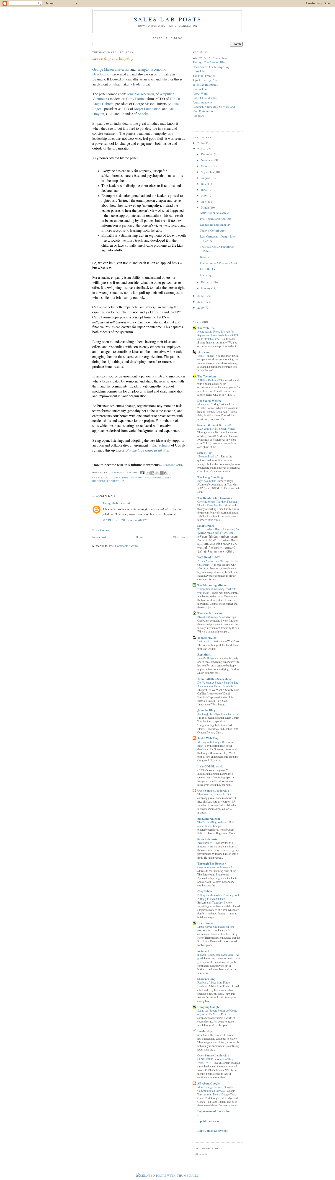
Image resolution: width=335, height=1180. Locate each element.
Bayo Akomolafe (207, 481)
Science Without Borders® (214, 425)
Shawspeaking (206, 978)
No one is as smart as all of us (148, 450)
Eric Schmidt (161, 445)
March (205, 207)
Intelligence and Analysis (215, 219)
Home (139, 537)
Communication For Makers (213, 867)
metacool (203, 951)
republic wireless (208, 1121)
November (207, 160)
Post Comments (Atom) (123, 546)
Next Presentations (204, 111)
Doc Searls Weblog (209, 400)
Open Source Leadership (213, 790)
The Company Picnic (209, 794)
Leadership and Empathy (215, 224)
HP (172, 98)
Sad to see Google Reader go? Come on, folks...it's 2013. (217, 1012)
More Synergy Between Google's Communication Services (215, 1088)
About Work (200, 93)
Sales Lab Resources (205, 85)
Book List (199, 71)
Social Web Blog (208, 738)
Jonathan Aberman (140, 93)
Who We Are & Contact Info (210, 58)
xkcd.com (203, 352)
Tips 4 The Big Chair (206, 80)
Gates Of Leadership (205, 98)
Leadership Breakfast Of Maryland (214, 107)
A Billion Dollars (207, 380)
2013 (200, 149)
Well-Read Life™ (208, 557)
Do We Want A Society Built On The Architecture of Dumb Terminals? (217, 684)
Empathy (137, 477)
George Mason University (110, 69)
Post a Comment (102, 530)
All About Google (208, 1083)
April (204, 201)
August (206, 178)
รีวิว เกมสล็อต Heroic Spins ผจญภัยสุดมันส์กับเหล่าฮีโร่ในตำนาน (218, 531)
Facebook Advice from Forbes (214, 982)
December (207, 154)
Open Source (205, 923)
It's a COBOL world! (210, 766)
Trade (200, 355)
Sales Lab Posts (168, 19)
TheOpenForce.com (210, 613)
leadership (115, 481)
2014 (200, 143)
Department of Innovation (213, 1111)
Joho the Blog (206, 710)
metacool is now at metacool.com (215, 954)
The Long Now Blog (210, 477)
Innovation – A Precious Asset (218, 263)
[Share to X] (157, 473)
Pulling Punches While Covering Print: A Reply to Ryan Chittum (218, 896)
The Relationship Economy (214, 498)
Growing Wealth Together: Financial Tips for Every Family (217, 503)
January (206, 288)
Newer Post (99, 537)
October (206, 166)
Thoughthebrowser (114, 503)
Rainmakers (200, 89)
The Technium (206, 376)
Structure (202, 1035)
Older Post (179, 537)
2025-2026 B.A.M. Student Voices (216, 428)
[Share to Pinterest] (165, 473)
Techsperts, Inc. (207, 637)
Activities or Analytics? (214, 213)
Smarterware (205, 525)
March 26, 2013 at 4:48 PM (125, 520)
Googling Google (208, 1006)
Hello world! (204, 641)
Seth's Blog (204, 452)
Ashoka (143, 113)
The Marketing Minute (212, 585)
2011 (200, 302)
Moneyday (203, 404)
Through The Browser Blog (209, 62)
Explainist (204, 654)
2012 (200, 296)
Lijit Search (200, 1154)
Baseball (205, 257)
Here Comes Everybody (212, 1130)
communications (117, 477)
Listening (206, 275)
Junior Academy (203, 102)
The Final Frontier (204, 76)
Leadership (204, 1031)
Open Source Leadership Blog (211, 67)
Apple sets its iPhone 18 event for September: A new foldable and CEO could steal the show (217, 335)
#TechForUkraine (207, 617)
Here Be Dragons (207, 658)
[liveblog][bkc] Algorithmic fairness (217, 714)
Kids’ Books (207, 269)
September (208, 172)
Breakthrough (205, 842)
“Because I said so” (208, 456)
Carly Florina (135, 98)
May (204, 196)
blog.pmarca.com (208, 818)
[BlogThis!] (152, 473)
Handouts (198, 116)
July (204, 184)
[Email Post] (142, 473)
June (204, 190)
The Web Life (206, 327)
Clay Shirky (205, 891)
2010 (200, 307)
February (207, 282)
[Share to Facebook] (161, 473)
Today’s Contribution (213, 230)
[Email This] (148, 473)
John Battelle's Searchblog (214, 678)
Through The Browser (211, 863)
